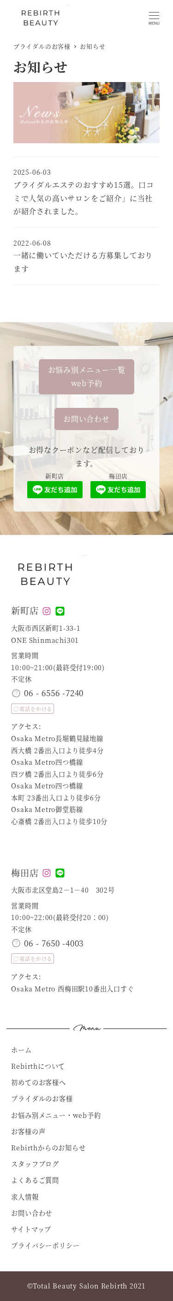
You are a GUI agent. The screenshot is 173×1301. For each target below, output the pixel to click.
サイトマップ (31, 1229)
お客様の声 (28, 1131)
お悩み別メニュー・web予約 (56, 1115)
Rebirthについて (38, 1066)
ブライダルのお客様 (41, 1098)
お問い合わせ (31, 1213)
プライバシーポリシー (45, 1245)
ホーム (21, 1049)
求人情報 (24, 1196)
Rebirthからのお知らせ (48, 1147)
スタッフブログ (35, 1163)
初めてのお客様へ (38, 1082)
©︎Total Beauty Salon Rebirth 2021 (86, 1285)
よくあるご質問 (35, 1180)
